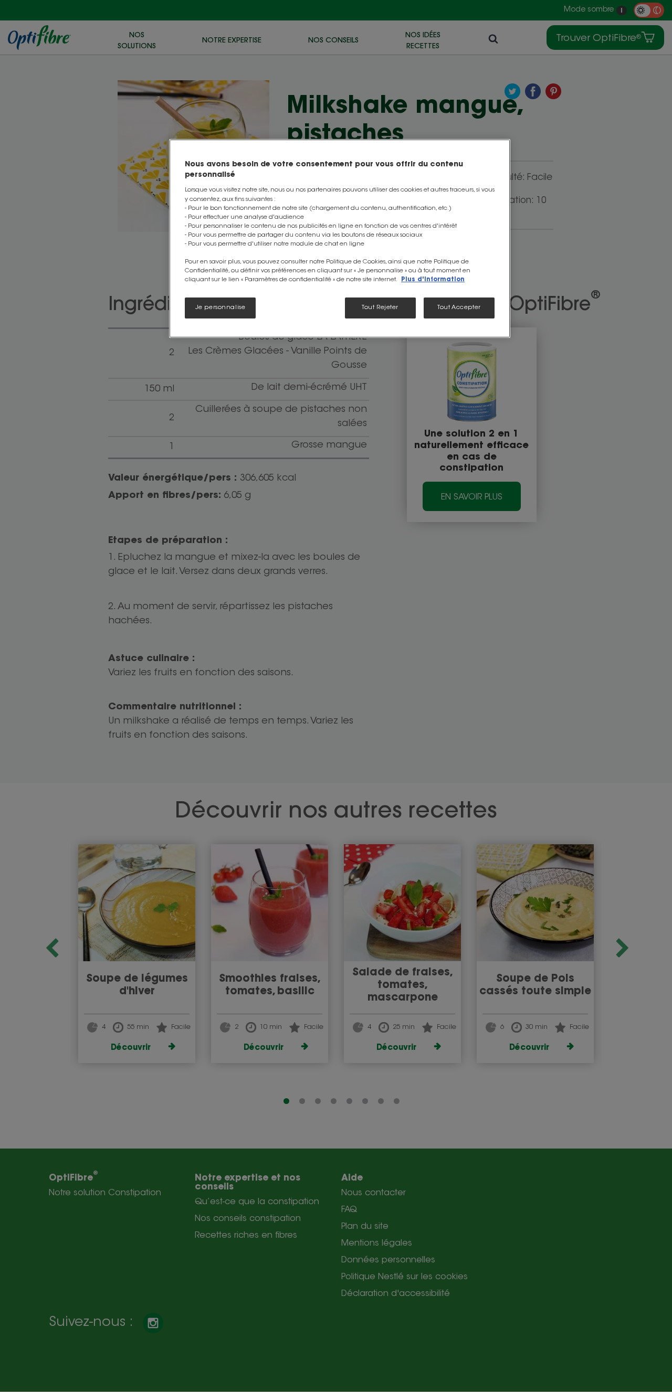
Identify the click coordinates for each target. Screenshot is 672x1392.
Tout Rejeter (380, 308)
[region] (339, 238)
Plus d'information (433, 280)
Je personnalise (220, 308)
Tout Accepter (458, 308)
